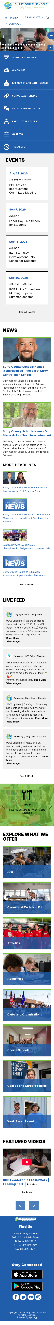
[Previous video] (20, 1205)
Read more (27, 1192)
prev (3, 805)
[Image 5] (13, 45)
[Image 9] (23, 45)
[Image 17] (44, 45)
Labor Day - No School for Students (24, 223)
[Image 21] (11, 48)
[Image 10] (26, 45)
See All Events (27, 312)
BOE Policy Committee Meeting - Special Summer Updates (24, 293)
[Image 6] (16, 45)
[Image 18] (3, 48)
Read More (12, 638)
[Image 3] (8, 45)
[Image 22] (13, 48)
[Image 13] (34, 45)
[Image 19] (5, 48)
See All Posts (27, 584)
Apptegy (33, 1317)
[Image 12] (31, 45)
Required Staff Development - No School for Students (23, 257)
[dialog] (27, 862)
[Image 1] (3, 45)
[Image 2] (5, 45)
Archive (32, 1184)
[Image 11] (29, 45)
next (50, 805)
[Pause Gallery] (50, 47)
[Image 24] (18, 48)
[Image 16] (42, 45)
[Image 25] (21, 48)
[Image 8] (21, 45)
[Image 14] (36, 45)
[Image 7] (18, 45)
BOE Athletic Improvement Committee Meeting (23, 188)
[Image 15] (39, 45)
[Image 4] (11, 45)
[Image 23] (16, 48)
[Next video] (34, 1205)
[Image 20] (8, 48)
